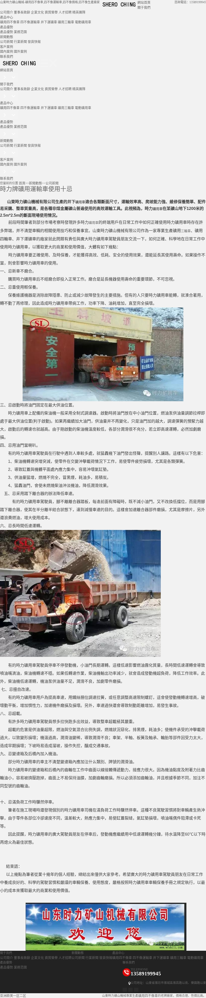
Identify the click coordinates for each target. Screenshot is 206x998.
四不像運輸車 (30, 22)
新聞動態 (6, 37)
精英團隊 (78, 12)
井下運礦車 (49, 22)
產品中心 (6, 17)
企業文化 (37, 12)
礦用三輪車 (66, 22)
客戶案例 (6, 47)
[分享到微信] (136, 990)
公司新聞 (6, 41)
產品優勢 (6, 27)
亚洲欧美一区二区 (13, 995)
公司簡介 (6, 12)
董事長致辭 (22, 12)
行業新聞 (20, 41)
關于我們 (143, 7)
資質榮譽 (51, 12)
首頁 (22, 183)
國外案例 (20, 51)
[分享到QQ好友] (130, 990)
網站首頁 (143, 2)
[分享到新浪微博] (125, 990)
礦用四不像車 (10, 22)
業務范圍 (20, 32)
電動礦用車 (83, 22)
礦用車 (80, 202)
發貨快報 (34, 41)
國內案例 (6, 51)
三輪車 (186, 231)
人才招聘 (65, 12)
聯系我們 (6, 56)
